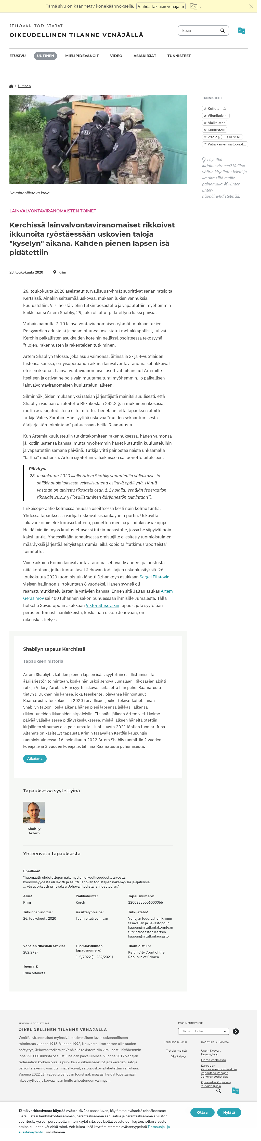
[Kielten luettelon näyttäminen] (196, 6)
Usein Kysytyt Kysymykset (211, 1052)
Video (116, 55)
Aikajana (35, 758)
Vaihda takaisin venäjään (161, 6)
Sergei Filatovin (154, 577)
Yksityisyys (179, 1056)
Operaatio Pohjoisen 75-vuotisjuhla (216, 1084)
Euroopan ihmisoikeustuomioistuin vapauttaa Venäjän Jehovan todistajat (219, 1071)
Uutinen (45, 55)
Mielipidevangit (82, 55)
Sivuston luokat (193, 1031)
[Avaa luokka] (236, 1031)
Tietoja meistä (176, 1050)
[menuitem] (17, 56)
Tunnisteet (179, 55)
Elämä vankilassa (213, 1060)
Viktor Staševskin (102, 605)
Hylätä (229, 1112)
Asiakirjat (145, 55)
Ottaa (202, 1112)
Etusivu (17, 55)
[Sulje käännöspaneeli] (251, 6)
